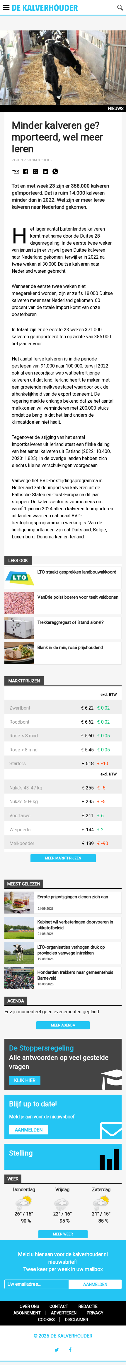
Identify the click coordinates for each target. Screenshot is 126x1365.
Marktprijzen (24, 681)
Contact (59, 1306)
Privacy (95, 1313)
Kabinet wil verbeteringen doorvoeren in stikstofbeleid (75, 924)
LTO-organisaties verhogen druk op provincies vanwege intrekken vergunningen (71, 950)
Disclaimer (76, 1319)
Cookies (46, 1319)
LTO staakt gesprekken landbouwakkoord (77, 572)
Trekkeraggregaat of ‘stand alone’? (71, 622)
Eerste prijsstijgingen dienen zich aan (73, 896)
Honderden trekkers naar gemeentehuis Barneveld (75, 975)
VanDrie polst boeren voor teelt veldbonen (78, 597)
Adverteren (63, 1313)
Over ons (29, 1306)
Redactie (88, 1306)
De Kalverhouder (52, 11)
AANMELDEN (95, 1284)
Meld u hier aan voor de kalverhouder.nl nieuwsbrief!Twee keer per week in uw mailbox (63, 1261)
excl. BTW (109, 695)
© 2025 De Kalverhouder (63, 1336)
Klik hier (24, 1080)
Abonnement (27, 1313)
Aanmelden (28, 1130)
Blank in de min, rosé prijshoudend (70, 647)
